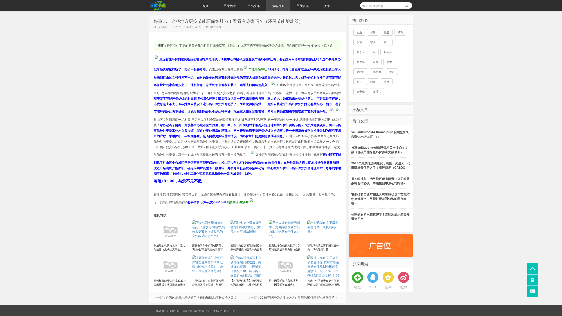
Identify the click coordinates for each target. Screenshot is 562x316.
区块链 (361, 72)
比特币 (377, 72)
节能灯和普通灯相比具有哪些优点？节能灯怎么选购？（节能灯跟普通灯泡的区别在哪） (380, 198)
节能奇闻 (278, 6)
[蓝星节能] (171, 5)
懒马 (400, 32)
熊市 (386, 81)
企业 (359, 32)
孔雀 (386, 32)
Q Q (373, 287)
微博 (403, 287)
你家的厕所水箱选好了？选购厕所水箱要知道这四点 (201, 297)
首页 (205, 6)
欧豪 (373, 81)
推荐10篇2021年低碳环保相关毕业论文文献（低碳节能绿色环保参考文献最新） (379, 149)
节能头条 (254, 6)
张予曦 (361, 91)
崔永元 (361, 52)
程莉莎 (388, 52)
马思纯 (361, 62)
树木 (389, 62)
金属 (375, 62)
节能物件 (229, 6)
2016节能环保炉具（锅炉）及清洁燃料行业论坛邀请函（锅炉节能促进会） (311, 297)
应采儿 (377, 91)
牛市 (391, 72)
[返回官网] (532, 280)
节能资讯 (303, 6)
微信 (357, 287)
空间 (388, 287)
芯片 (373, 42)
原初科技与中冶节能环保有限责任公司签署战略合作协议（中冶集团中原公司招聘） (380, 180)
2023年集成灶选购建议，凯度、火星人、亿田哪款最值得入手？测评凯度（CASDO (381, 165)
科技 (359, 81)
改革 (359, 42)
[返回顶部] (532, 268)
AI (374, 52)
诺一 (386, 42)
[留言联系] (532, 291)
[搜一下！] (406, 4)
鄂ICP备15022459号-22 (220, 310)
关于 (327, 6)
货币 (373, 32)
